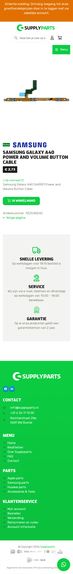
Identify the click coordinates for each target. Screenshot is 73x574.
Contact (13, 461)
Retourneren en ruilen (22, 522)
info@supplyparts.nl (24, 407)
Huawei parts (16, 487)
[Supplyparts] (36, 376)
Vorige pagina (15, 217)
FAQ (10, 456)
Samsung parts (18, 482)
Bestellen (14, 513)
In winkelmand (23, 200)
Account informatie (21, 527)
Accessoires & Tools (21, 491)
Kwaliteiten (15, 447)
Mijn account (16, 509)
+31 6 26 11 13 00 (22, 413)
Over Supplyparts (19, 452)
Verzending (15, 518)
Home (11, 443)
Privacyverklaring (43, 567)
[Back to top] (7, 567)
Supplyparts (47, 546)
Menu (64, 49)
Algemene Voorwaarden (20, 567)
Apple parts (15, 478)
